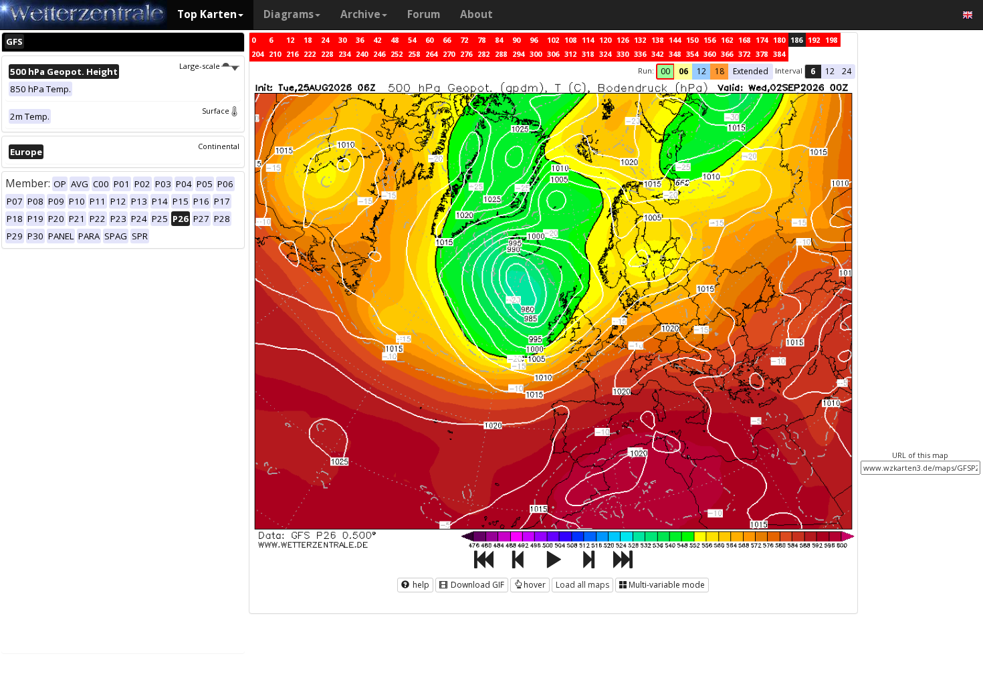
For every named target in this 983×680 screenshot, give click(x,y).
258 (414, 54)
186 (796, 40)
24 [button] (846, 71)
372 (744, 54)
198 (831, 40)
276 (466, 54)
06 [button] (683, 71)
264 (431, 54)
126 (623, 40)
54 (412, 40)
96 (534, 40)
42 (377, 40)
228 (327, 54)
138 (657, 40)
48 (395, 40)
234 (344, 54)
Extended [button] (750, 71)
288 (501, 54)
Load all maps (582, 584)
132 (640, 40)
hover (535, 584)
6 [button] (812, 71)
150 (692, 40)
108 (570, 40)
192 (814, 40)
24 (325, 40)
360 (709, 54)
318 (588, 54)
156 (709, 40)
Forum (423, 14)
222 (310, 54)
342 (657, 54)
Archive (360, 14)
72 (464, 40)
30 (342, 40)
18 (308, 40)
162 (727, 40)
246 (379, 54)
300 (536, 54)
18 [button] (719, 71)
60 (429, 40)
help (420, 584)
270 (449, 54)
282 (483, 54)
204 (257, 54)
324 (605, 54)
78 (481, 40)
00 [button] (665, 71)
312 (570, 54)
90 (516, 40)
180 (779, 40)
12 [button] (701, 71)
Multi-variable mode (667, 584)
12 (290, 40)
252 (397, 54)
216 (292, 54)
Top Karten (207, 14)
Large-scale (199, 66)
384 (779, 54)
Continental (218, 146)
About (476, 14)
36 (360, 40)
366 (727, 54)
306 (553, 54)
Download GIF (476, 584)
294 (518, 54)
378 (762, 54)
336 (640, 54)
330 (623, 54)
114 (588, 40)
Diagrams (288, 14)
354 (692, 54)
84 (499, 40)
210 (275, 54)
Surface (215, 111)
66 (447, 40)
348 (675, 54)
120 (605, 40)
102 (553, 40)
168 (744, 40)
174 (762, 40)
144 (675, 40)
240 (362, 54)
